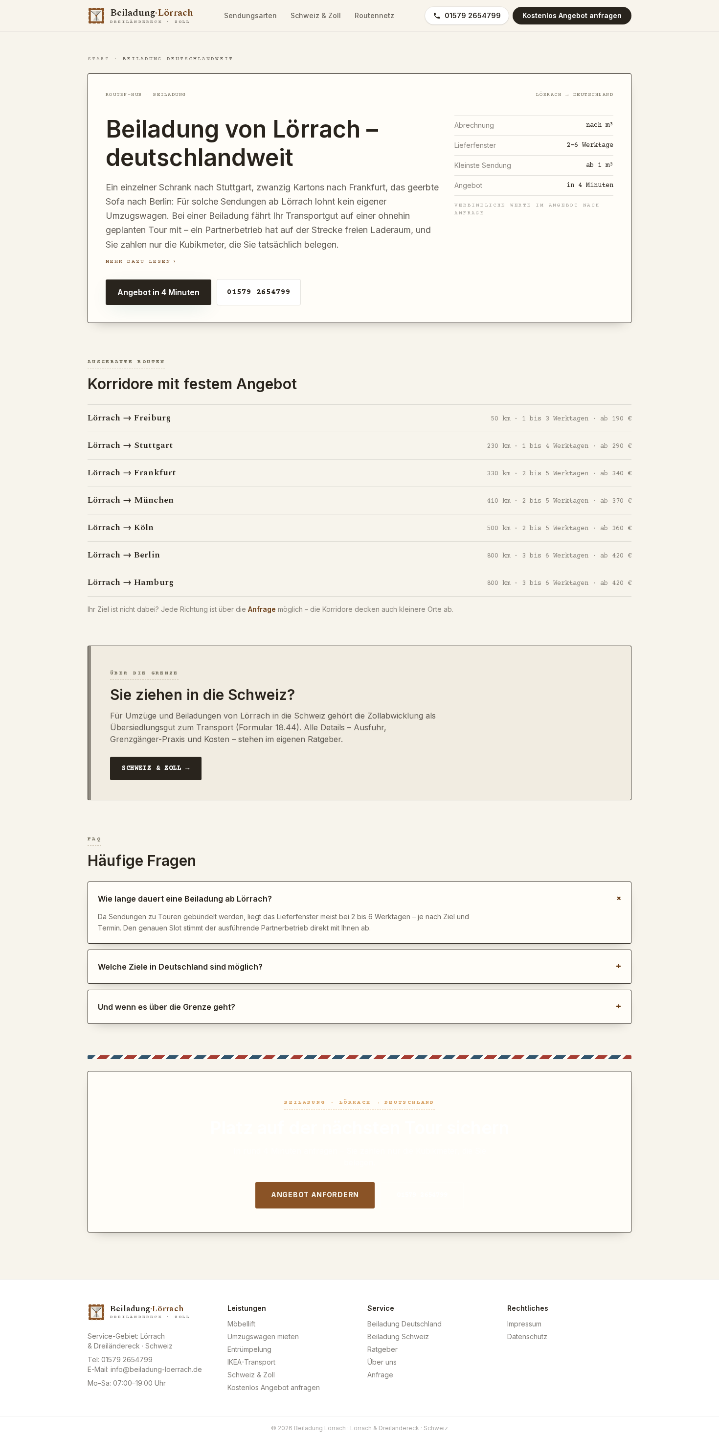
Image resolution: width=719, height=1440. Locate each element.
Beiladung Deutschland (404, 1324)
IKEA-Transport (251, 1362)
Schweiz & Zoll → (156, 768)
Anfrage (262, 609)
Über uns (382, 1362)
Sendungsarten (250, 15)
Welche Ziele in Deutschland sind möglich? (359, 966)
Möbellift (241, 1324)
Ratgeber (382, 1349)
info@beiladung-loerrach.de (156, 1369)
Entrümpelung (249, 1349)
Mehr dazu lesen (141, 261)
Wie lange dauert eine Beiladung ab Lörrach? (359, 898)
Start (99, 59)
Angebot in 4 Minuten (158, 292)
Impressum (524, 1324)
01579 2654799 (473, 15)
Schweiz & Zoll (316, 15)
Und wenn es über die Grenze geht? (359, 1006)
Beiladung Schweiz (398, 1336)
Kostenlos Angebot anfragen (273, 1387)
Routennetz (374, 15)
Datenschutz (527, 1336)
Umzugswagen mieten (263, 1336)
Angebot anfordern (315, 1194)
